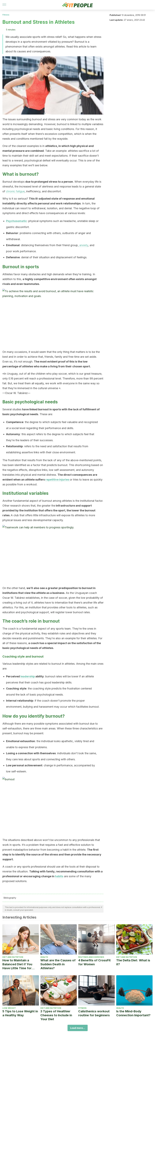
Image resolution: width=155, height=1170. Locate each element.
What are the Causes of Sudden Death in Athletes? (58, 964)
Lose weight (9, 1008)
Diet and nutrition (12, 957)
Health (44, 957)
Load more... (77, 1027)
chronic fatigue (15, 191)
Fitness (5, 15)
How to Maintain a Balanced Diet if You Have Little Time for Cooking (17, 964)
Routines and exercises (91, 957)
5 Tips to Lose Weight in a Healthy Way (20, 1013)
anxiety (83, 245)
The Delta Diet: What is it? (133, 962)
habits (59, 876)
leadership (27, 676)
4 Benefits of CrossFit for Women (94, 962)
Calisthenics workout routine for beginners (94, 1013)
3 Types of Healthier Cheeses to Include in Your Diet (56, 1015)
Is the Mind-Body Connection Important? (133, 1013)
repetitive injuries (57, 479)
